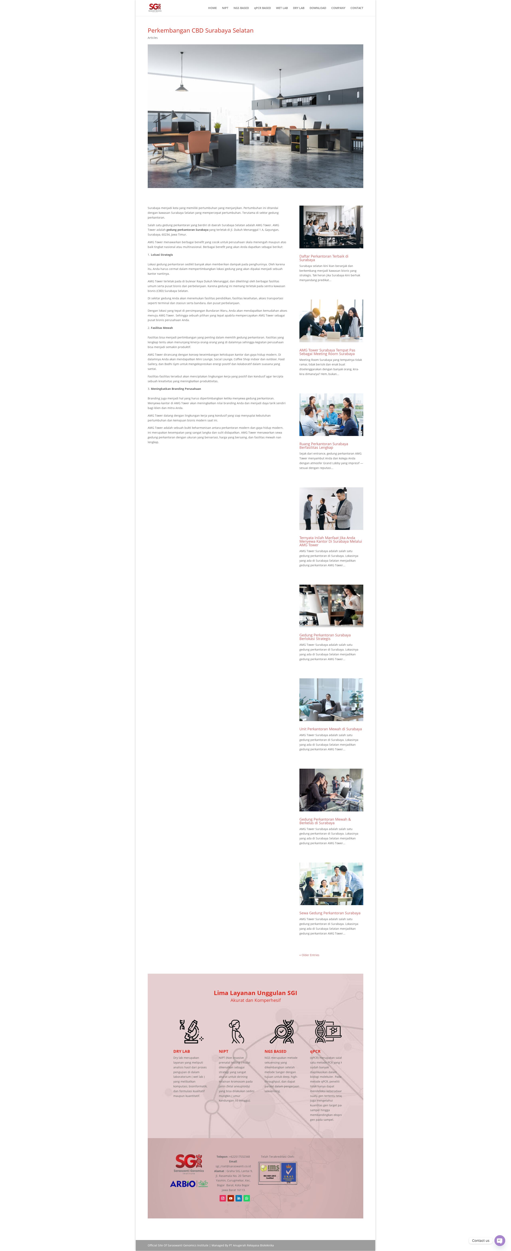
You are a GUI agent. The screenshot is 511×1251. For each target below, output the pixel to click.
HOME (212, 8)
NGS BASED (241, 8)
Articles (153, 38)
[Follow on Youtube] (231, 1198)
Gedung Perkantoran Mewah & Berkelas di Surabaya (325, 821)
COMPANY (338, 8)
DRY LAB (298, 8)
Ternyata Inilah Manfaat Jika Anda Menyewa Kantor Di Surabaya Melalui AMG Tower (330, 541)
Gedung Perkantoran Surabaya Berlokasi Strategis (325, 637)
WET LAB (282, 8)
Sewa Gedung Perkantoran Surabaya (329, 913)
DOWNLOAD (318, 8)
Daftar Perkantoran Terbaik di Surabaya (324, 258)
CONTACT (357, 8)
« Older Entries (309, 955)
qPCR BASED (262, 8)
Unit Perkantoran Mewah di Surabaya (330, 729)
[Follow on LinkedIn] (239, 1198)
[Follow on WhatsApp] (247, 1198)
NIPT (225, 8)
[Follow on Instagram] (223, 1198)
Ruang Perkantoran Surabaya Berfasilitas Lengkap (323, 445)
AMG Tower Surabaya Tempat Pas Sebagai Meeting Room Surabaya (327, 352)
